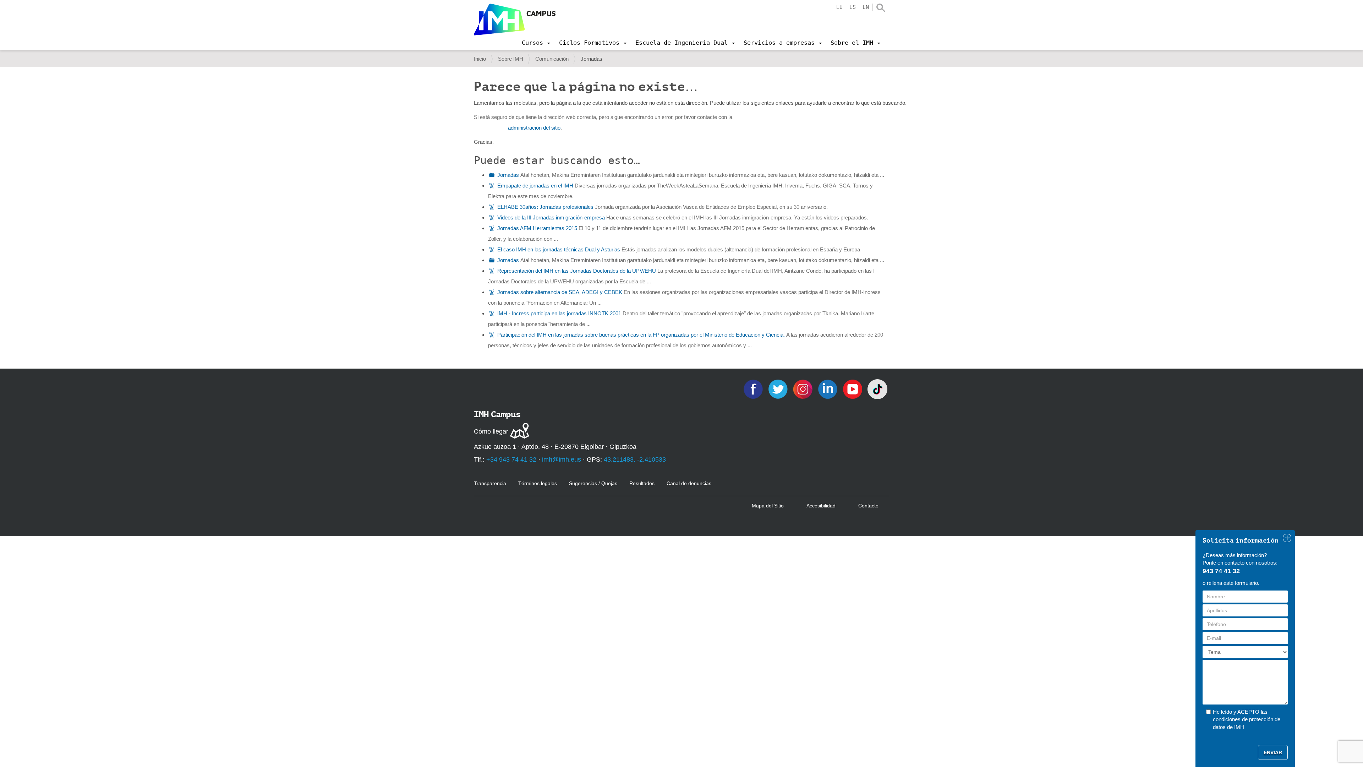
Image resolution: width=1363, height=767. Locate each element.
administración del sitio (534, 128)
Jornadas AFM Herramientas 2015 (537, 228)
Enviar (1273, 752)
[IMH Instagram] (803, 389)
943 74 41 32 (1221, 571)
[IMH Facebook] (753, 389)
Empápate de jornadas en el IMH (535, 186)
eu (839, 7)
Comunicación (552, 59)
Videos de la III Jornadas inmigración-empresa (551, 217)
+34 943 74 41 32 (511, 459)
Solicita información (1241, 540)
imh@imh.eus (561, 459)
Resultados (642, 483)
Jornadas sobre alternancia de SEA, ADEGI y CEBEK (559, 292)
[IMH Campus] (514, 19)
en (866, 7)
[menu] (536, 43)
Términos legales (537, 483)
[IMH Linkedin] (828, 389)
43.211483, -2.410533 (635, 459)
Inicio (480, 59)
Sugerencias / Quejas (593, 483)
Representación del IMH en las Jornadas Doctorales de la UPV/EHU (576, 271)
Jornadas (508, 175)
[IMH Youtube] (853, 389)
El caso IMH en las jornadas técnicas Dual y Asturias (558, 249)
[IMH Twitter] (778, 389)
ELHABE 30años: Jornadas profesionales (545, 207)
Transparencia (490, 483)
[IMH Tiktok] (877, 389)
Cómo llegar (491, 431)
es (852, 7)
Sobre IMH (510, 59)
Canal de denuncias (689, 483)
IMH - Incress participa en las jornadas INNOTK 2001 (559, 313)
